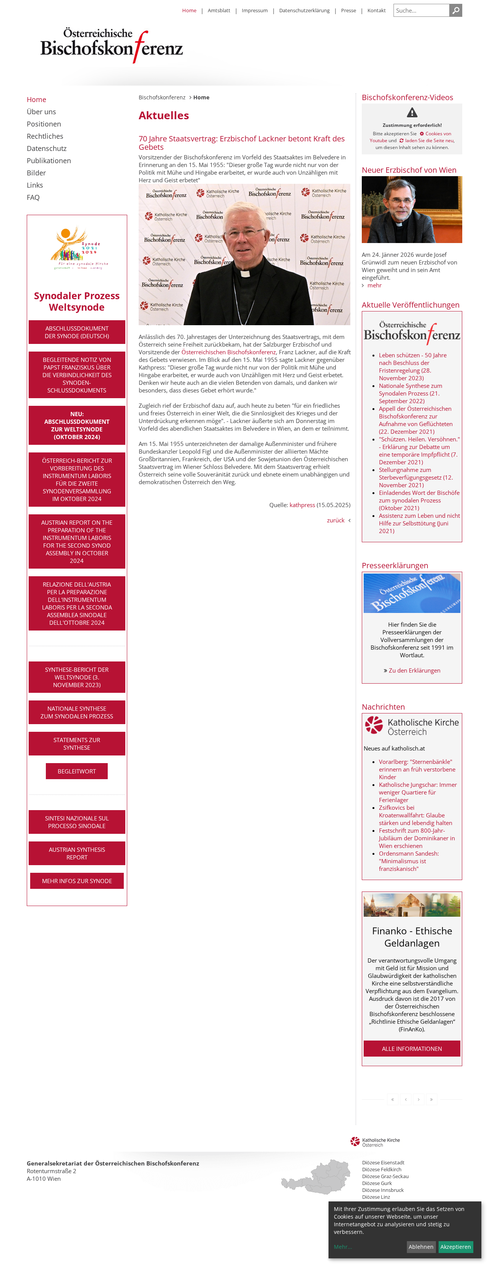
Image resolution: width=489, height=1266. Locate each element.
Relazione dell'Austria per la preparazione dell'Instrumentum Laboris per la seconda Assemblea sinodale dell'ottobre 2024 (77, 603)
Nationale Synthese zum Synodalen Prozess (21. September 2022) (410, 393)
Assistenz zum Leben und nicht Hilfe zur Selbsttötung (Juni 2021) (419, 523)
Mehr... (343, 1246)
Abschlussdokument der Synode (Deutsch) (77, 332)
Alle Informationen (412, 1048)
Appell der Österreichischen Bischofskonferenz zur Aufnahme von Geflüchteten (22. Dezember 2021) (416, 420)
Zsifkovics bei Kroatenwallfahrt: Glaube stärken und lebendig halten (415, 815)
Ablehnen (421, 1246)
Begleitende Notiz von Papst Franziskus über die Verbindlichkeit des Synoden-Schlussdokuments (77, 375)
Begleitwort (77, 771)
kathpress (302, 505)
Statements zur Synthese (76, 743)
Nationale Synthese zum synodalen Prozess (76, 712)
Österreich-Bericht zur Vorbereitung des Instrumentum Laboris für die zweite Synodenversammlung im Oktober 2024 (77, 480)
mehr (375, 285)
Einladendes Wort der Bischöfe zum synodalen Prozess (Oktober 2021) (419, 500)
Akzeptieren (455, 1246)
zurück (336, 520)
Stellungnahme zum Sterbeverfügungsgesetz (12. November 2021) (416, 477)
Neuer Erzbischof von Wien (409, 170)
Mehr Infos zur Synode (77, 881)
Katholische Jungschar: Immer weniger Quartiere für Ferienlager (418, 792)
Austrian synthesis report (77, 853)
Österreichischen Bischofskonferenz (228, 352)
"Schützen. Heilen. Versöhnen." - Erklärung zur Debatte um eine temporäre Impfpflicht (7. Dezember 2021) (419, 450)
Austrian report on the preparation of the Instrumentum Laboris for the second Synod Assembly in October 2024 (76, 541)
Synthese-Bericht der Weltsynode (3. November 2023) (76, 677)
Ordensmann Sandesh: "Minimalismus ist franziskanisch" (409, 860)
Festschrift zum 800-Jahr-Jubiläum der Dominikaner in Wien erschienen (417, 838)
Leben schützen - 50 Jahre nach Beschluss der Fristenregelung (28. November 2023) (413, 366)
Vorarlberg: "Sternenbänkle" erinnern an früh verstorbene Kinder (417, 769)
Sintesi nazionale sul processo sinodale (77, 822)
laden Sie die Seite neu (429, 140)
